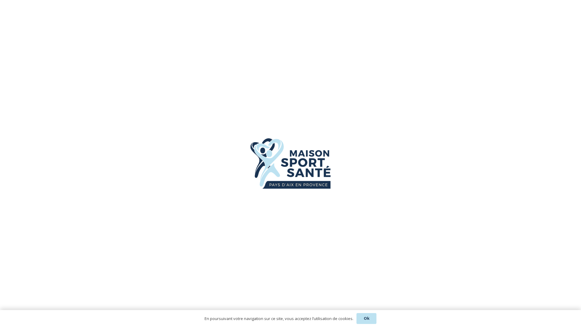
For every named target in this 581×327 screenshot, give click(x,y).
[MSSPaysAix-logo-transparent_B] (290, 163)
